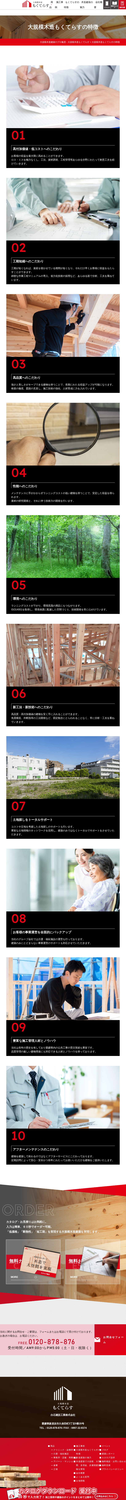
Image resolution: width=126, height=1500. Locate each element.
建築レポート (108, 1454)
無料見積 (106, 1465)
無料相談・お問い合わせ (114, 1461)
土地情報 (80, 1481)
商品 (51, 5)
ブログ (105, 1450)
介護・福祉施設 (61, 1454)
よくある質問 (82, 1477)
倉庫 (55, 1465)
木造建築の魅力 (83, 1457)
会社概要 (80, 1473)
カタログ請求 (108, 1457)
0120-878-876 (51, 1342)
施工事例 (80, 1446)
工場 (55, 1469)
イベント (106, 1446)
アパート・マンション (64, 1461)
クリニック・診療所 (63, 1450)
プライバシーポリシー (113, 1469)
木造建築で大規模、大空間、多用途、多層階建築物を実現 (88, 1465)
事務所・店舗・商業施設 (65, 1457)
